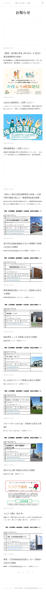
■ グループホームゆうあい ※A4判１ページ (17, 431)
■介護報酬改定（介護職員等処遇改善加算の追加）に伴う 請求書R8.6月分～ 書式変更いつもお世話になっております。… (23, 61)
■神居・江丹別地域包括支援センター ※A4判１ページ (21, 566)
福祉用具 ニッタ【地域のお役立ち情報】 (21, 336)
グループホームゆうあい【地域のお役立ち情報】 (22, 425)
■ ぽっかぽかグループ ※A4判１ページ (16, 384)
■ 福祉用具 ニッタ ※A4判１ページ (15, 341)
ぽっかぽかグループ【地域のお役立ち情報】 (22, 380)
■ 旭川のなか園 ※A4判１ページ (14, 474)
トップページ (6, 3)
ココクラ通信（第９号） (14, 513)
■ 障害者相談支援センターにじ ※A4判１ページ (19, 297)
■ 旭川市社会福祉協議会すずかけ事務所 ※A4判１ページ (22, 251)
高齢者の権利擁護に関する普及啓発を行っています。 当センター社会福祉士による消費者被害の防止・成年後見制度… (23, 153)
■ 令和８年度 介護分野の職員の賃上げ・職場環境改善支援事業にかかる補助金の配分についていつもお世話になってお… (23, 202)
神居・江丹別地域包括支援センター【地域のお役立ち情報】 (22, 561)
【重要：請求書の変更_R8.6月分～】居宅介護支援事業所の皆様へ (22, 55)
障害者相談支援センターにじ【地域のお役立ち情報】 (22, 292)
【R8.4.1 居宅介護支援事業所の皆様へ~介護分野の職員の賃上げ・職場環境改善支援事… (22, 196)
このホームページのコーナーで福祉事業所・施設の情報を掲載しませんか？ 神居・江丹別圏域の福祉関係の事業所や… (23, 107)
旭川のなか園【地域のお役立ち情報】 (20, 470)
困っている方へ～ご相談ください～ (23, 3)
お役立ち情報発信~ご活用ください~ (19, 102)
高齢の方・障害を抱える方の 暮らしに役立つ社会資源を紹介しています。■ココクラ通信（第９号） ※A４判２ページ (23, 518)
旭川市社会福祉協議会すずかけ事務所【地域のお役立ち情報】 (22, 245)
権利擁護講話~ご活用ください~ (17, 148)
